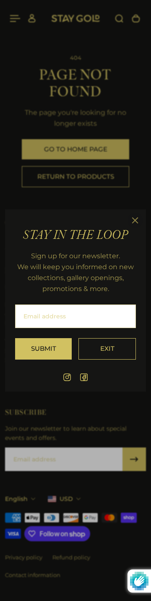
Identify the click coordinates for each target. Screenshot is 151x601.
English (16, 499)
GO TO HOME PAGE (75, 149)
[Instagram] (67, 377)
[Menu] (15, 18)
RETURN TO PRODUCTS (75, 176)
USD (66, 499)
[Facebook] (84, 377)
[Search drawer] (119, 18)
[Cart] (136, 18)
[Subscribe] (134, 459)
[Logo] (75, 18)
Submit (43, 348)
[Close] (135, 220)
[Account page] (31, 18)
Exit (107, 348)
